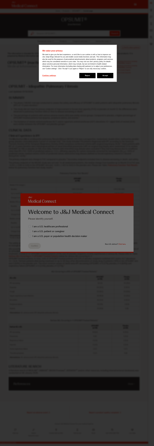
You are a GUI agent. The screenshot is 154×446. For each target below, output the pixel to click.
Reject (87, 75)
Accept (105, 75)
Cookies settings (49, 75)
